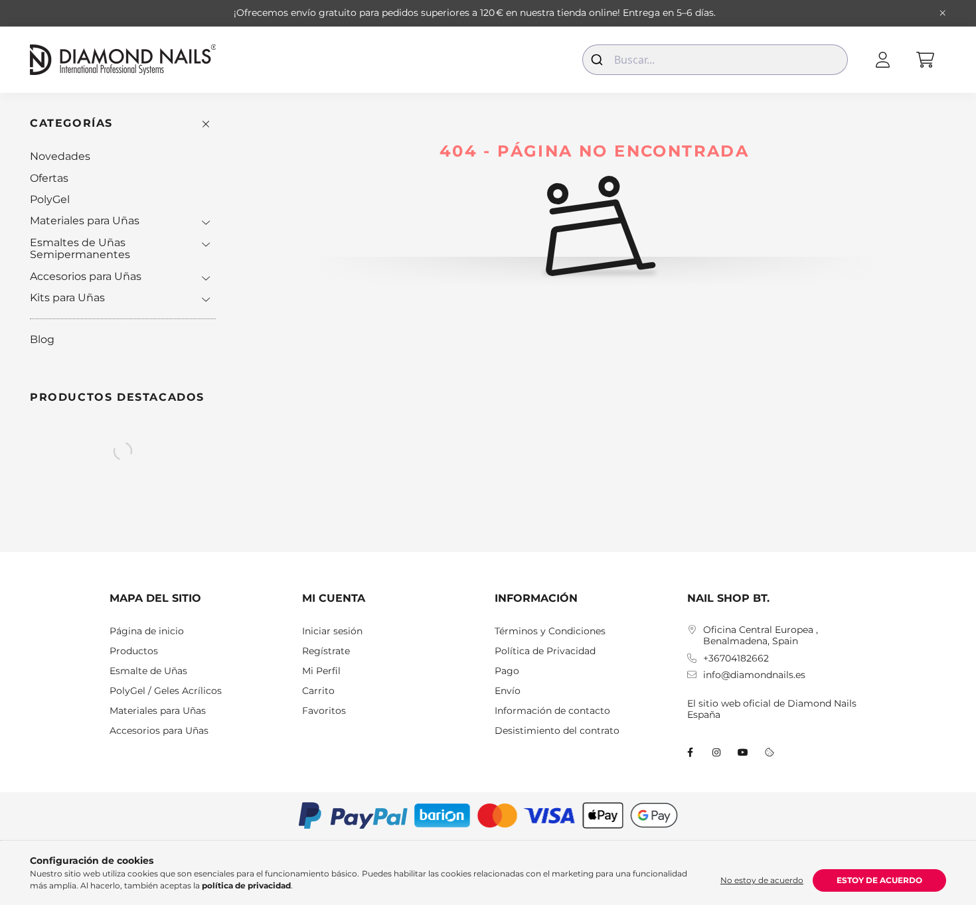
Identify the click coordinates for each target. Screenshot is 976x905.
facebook (690, 752)
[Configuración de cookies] (769, 752)
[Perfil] (882, 59)
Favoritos (324, 711)
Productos (134, 651)
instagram (716, 752)
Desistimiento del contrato (557, 730)
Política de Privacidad (545, 651)
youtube (743, 752)
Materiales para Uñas (84, 220)
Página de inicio (147, 631)
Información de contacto (552, 711)
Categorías (71, 123)
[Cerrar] (943, 13)
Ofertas (49, 178)
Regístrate (326, 651)
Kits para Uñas (67, 297)
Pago (507, 671)
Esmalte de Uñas (148, 671)
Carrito (318, 691)
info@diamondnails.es (754, 675)
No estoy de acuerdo (761, 880)
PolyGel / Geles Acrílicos (166, 691)
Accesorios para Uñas (85, 276)
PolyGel (50, 199)
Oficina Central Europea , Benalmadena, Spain (760, 635)
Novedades (60, 156)
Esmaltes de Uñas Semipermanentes (80, 248)
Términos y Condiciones (550, 631)
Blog (42, 339)
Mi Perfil (321, 671)
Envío (508, 691)
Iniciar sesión (332, 631)
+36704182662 (736, 658)
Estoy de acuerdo (879, 880)
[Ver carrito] (925, 59)
